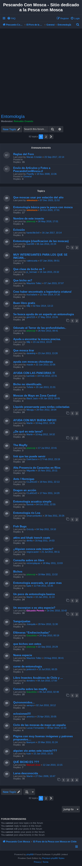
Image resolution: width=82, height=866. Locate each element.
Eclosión (19, 229)
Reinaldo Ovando (23, 121)
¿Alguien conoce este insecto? (33, 549)
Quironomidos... (24, 702)
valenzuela (31, 260)
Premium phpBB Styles (53, 858)
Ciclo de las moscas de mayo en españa (39, 725)
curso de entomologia (27, 666)
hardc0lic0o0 (33, 232)
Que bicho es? (22, 280)
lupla (28, 585)
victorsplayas (33, 563)
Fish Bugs (19, 526)
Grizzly (30, 529)
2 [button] (46, 137)
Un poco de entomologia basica (34, 594)
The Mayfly (20, 445)
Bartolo (30, 504)
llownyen (30, 742)
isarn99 (30, 244)
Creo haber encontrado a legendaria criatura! (42, 291)
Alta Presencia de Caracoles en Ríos (36, 467)
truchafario (31, 294)
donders (30, 680)
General (27, 176)
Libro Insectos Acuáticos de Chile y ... (38, 677)
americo (30, 716)
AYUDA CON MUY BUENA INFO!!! (34, 420)
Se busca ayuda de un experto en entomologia (43, 314)
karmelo (30, 376)
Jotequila (31, 624)
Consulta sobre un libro (28, 560)
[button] (51, 136)
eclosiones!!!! (22, 713)
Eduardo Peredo (35, 610)
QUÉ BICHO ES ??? (26, 762)
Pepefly (30, 174)
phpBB (29, 854)
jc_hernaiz (31, 272)
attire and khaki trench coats (31, 537)
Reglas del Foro (23, 154)
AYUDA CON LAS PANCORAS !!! (34, 373)
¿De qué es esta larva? (28, 431)
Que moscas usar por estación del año (38, 197)
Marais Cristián (34, 157)
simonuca (31, 200)
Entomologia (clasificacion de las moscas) (41, 241)
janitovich (31, 669)
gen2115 (30, 317)
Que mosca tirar (23, 350)
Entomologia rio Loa (26, 512)
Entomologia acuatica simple (32, 501)
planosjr (31, 221)
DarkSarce (32, 459)
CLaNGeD (31, 482)
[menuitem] (11, 18)
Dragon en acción (24, 490)
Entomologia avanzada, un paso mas (37, 582)
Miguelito (30, 470)
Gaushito (31, 635)
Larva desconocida (25, 773)
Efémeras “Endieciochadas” (31, 632)
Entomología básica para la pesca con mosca (43, 207)
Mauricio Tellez (34, 283)
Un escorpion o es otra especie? (34, 607)
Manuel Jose (33, 765)
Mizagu (30, 409)
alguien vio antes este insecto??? (35, 750)
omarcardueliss (34, 515)
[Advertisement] (41, 71)
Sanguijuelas (21, 621)
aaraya (30, 705)
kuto (28, 753)
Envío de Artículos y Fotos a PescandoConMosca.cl (31, 169)
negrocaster (32, 552)
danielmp (31, 353)
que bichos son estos (27, 643)
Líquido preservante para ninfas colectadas (41, 406)
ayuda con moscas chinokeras (33, 361)
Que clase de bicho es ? (29, 269)
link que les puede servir (29, 456)
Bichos (17, 571)
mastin (29, 364)
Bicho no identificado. (27, 384)
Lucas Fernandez (35, 728)
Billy (28, 306)
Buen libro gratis (24, 303)
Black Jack (32, 398)
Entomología (13, 116)
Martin (29, 423)
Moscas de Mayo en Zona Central (34, 395)
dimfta (29, 540)
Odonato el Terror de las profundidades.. (39, 327)
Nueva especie (22, 655)
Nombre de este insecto (28, 218)
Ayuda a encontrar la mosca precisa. (37, 339)
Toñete (29, 387)
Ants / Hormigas (23, 479)
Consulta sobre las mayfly (30, 689)
